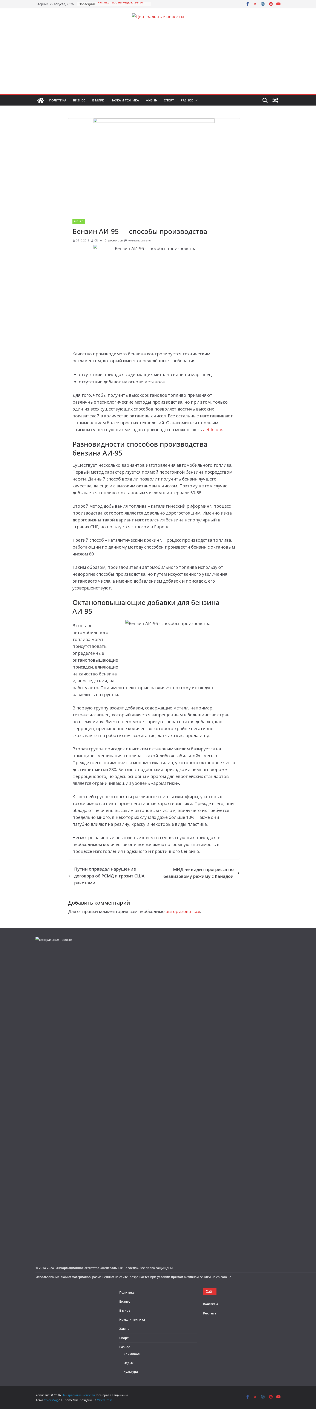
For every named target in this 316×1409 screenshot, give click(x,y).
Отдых (128, 1363)
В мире (98, 100)
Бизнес (79, 100)
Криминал (132, 1354)
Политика (57, 100)
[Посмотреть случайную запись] (275, 100)
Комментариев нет (140, 240)
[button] (195, 100)
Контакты (210, 1304)
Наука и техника (125, 100)
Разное (187, 100)
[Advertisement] (158, 62)
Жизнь (151, 100)
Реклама (209, 1313)
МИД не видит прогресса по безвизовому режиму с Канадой (198, 872)
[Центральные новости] (40, 100)
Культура (131, 1372)
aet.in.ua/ (212, 429)
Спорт (169, 100)
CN (96, 240)
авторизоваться (183, 911)
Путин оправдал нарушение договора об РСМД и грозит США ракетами (109, 876)
